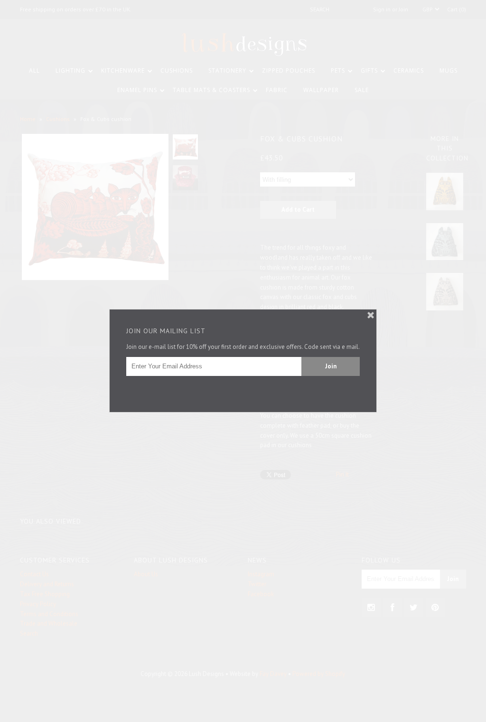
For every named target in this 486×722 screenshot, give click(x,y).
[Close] (370, 315)
